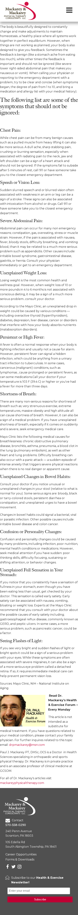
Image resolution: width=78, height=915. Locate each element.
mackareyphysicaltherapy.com (22, 783)
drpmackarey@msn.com (27, 745)
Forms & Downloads (19, 859)
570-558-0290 (15, 825)
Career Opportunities (20, 854)
